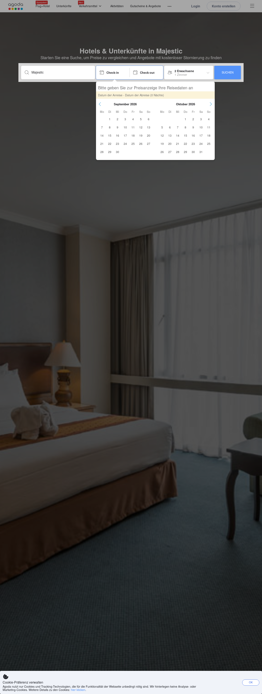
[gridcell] (110, 119)
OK (251, 682)
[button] (100, 104)
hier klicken (78, 690)
